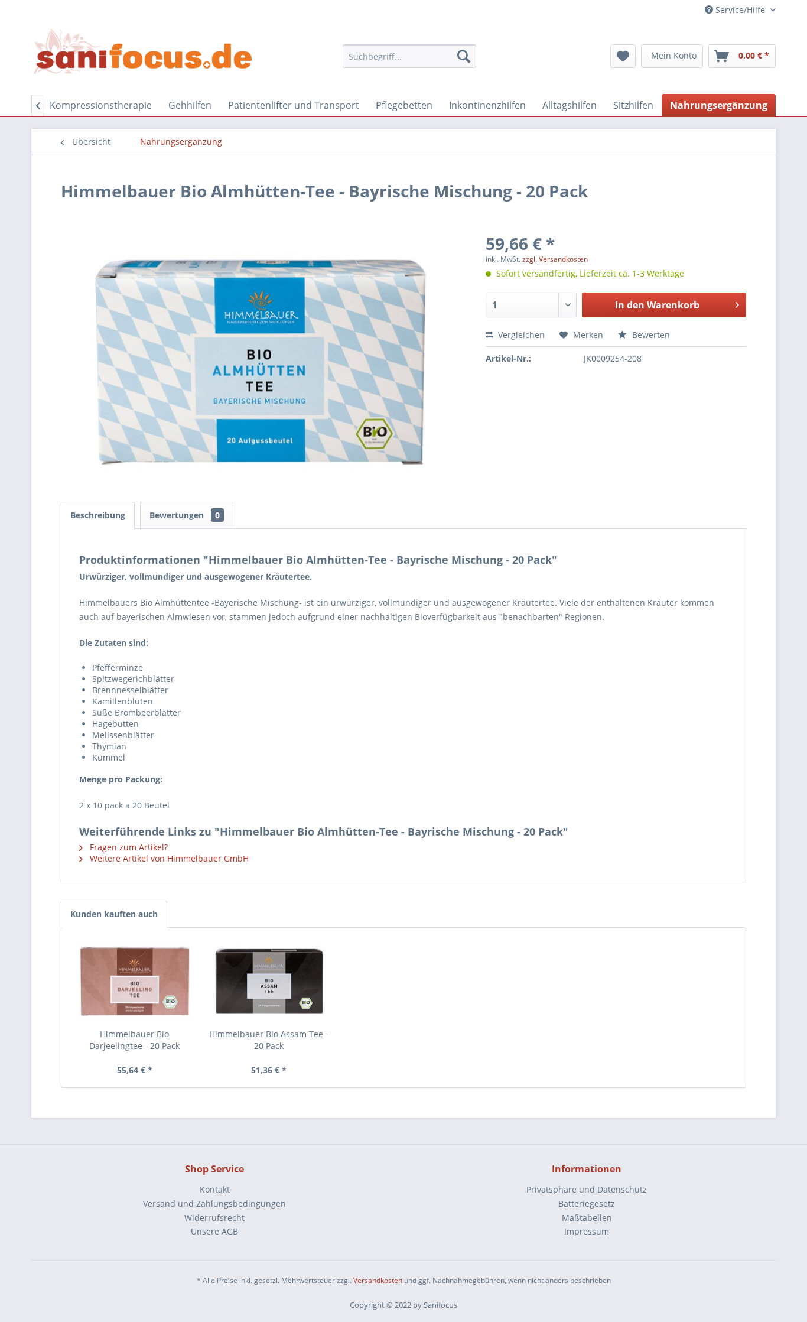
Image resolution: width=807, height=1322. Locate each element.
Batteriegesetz (586, 1203)
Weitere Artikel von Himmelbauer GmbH (168, 858)
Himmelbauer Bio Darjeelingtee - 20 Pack (134, 1039)
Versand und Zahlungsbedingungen (214, 1203)
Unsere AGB (214, 1231)
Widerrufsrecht (214, 1217)
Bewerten (650, 334)
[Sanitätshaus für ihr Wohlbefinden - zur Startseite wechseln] (143, 53)
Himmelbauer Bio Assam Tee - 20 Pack (268, 1039)
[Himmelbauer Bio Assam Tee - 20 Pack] (269, 981)
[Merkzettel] (623, 56)
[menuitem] (410, 56)
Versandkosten (377, 1280)
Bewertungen (184, 515)
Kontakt (215, 1189)
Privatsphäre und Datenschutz (586, 1189)
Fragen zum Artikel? (127, 847)
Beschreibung (97, 515)
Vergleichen (520, 334)
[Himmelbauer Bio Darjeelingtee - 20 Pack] (134, 981)
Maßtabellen (587, 1217)
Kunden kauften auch (114, 914)
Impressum (586, 1231)
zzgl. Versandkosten (555, 259)
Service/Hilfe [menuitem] (740, 9)
